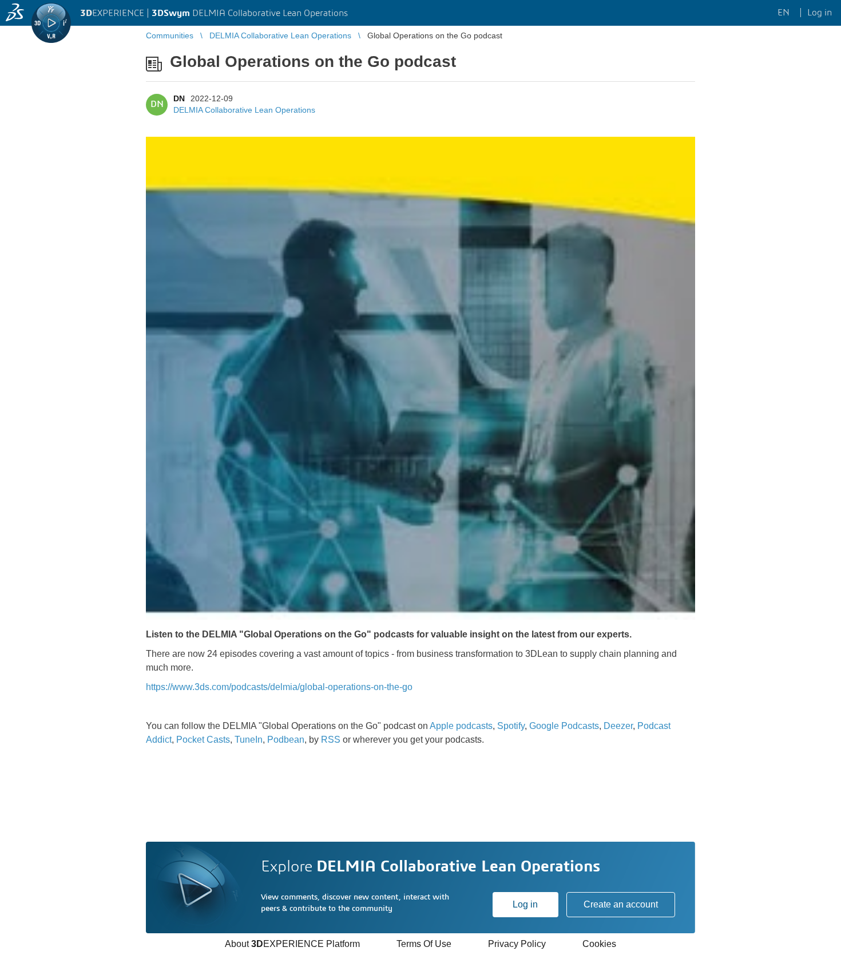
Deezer (618, 726)
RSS (330, 739)
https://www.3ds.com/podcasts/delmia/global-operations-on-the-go (279, 687)
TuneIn (249, 739)
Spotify (511, 726)
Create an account (621, 904)
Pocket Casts (203, 739)
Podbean (285, 739)
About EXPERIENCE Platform (292, 944)
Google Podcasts (564, 726)
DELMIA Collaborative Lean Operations (244, 109)
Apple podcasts (461, 726)
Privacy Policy (517, 944)
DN (179, 98)
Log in (525, 904)
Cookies (599, 944)
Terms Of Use (423, 944)
